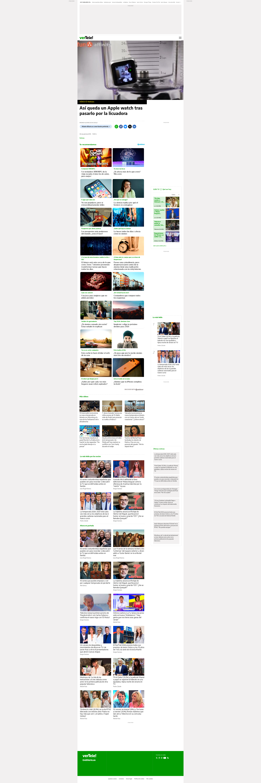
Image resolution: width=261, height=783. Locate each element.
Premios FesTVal (156, 2)
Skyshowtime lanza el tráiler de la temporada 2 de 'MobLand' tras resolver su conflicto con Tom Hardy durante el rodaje (112, 442)
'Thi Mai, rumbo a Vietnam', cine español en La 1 (159, 200)
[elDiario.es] (89, 760)
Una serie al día (171, 2)
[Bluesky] (125, 126)
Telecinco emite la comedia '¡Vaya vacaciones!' (159, 223)
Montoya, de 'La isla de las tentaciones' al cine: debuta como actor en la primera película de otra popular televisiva (94, 680)
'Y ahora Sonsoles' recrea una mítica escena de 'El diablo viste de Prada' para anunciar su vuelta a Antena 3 (112, 416)
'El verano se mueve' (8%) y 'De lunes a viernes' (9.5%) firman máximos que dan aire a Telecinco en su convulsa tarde (128, 712)
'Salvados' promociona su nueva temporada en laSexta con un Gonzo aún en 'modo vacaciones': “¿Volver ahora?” (134, 416)
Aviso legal (129, 779)
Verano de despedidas (117, 2)
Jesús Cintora (140, 2)
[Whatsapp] (116, 126)
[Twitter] (130, 126)
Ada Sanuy (83, 585)
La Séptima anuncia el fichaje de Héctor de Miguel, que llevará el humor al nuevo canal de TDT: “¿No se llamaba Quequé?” (128, 514)
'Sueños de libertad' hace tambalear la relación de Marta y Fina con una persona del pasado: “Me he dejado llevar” (134, 442)
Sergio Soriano (117, 488)
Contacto (121, 779)
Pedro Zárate (84, 521)
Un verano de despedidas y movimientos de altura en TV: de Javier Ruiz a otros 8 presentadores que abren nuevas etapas (94, 648)
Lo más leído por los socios (90, 456)
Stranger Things (147, 2)
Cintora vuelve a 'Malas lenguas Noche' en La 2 (159, 211)
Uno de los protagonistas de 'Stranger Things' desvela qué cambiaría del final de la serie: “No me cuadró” (166, 490)
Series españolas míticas (97, 2)
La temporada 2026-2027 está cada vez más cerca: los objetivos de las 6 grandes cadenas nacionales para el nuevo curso (94, 514)
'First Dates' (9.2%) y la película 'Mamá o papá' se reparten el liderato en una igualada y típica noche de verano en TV (128, 680)
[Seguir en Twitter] (157, 758)
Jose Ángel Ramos (85, 488)
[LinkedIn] (134, 126)
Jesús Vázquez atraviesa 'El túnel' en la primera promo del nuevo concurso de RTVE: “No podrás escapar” (166, 525)
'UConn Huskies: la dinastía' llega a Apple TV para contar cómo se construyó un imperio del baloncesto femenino (165, 503)
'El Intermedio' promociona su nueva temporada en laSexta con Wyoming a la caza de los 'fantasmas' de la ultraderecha (89, 417)
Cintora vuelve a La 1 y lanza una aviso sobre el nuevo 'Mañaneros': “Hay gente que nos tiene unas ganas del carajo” (128, 616)
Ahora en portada (87, 526)
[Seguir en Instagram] (161, 758)
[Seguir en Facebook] (159, 758)
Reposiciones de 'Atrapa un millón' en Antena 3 (159, 235)
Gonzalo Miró (179, 2)
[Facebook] (121, 126)
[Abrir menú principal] (180, 38)
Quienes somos (112, 779)
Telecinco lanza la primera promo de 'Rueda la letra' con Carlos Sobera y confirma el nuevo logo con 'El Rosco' (95, 615)
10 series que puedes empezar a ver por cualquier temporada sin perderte (95, 581)
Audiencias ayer (107, 2)
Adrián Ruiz (116, 622)
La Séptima (125, 2)
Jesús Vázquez (164, 2)
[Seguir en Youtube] (164, 758)
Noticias (91, 101)
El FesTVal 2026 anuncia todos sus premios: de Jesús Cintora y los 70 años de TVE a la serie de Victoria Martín (128, 647)
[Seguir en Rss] (168, 758)
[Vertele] (89, 755)
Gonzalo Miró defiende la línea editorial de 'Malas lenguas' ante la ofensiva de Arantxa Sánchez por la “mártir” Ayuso (127, 482)
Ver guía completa (159, 246)
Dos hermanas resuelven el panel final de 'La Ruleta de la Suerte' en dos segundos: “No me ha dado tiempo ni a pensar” (90, 442)
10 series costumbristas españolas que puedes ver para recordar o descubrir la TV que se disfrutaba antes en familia (95, 482)
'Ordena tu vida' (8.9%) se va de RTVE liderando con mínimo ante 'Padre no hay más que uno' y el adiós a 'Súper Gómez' (95, 712)
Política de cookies (139, 779)
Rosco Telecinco (132, 2)
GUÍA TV (162, 189)
